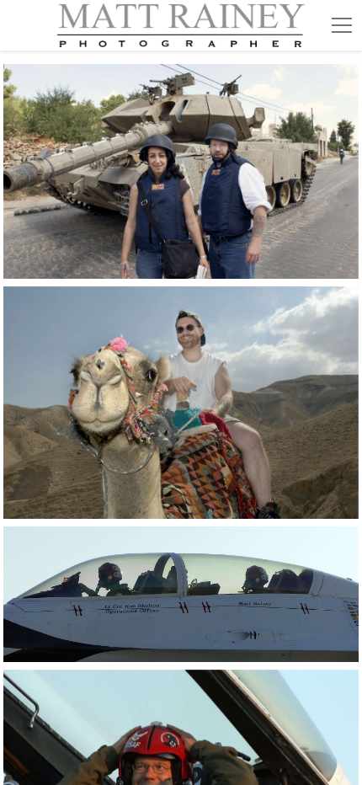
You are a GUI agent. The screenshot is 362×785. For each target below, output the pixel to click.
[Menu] (342, 25)
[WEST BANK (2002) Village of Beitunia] (180, 171)
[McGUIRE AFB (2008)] (180, 594)
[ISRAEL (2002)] (180, 402)
